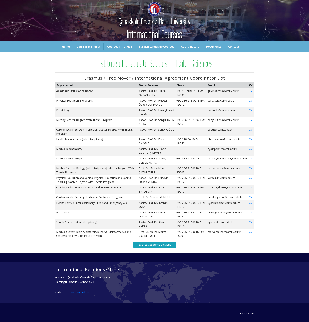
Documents (213, 46)
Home (66, 46)
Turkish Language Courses (156, 46)
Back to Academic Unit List (154, 244)
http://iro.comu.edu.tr (76, 292)
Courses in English (88, 46)
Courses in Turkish (119, 46)
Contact (233, 46)
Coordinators (190, 46)
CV (250, 91)
